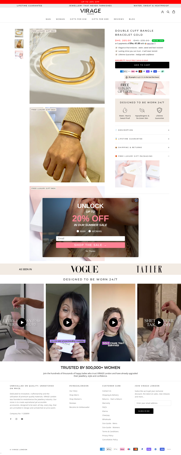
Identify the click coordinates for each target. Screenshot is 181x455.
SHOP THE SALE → (90, 245)
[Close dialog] (136, 200)
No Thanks (90, 251)
